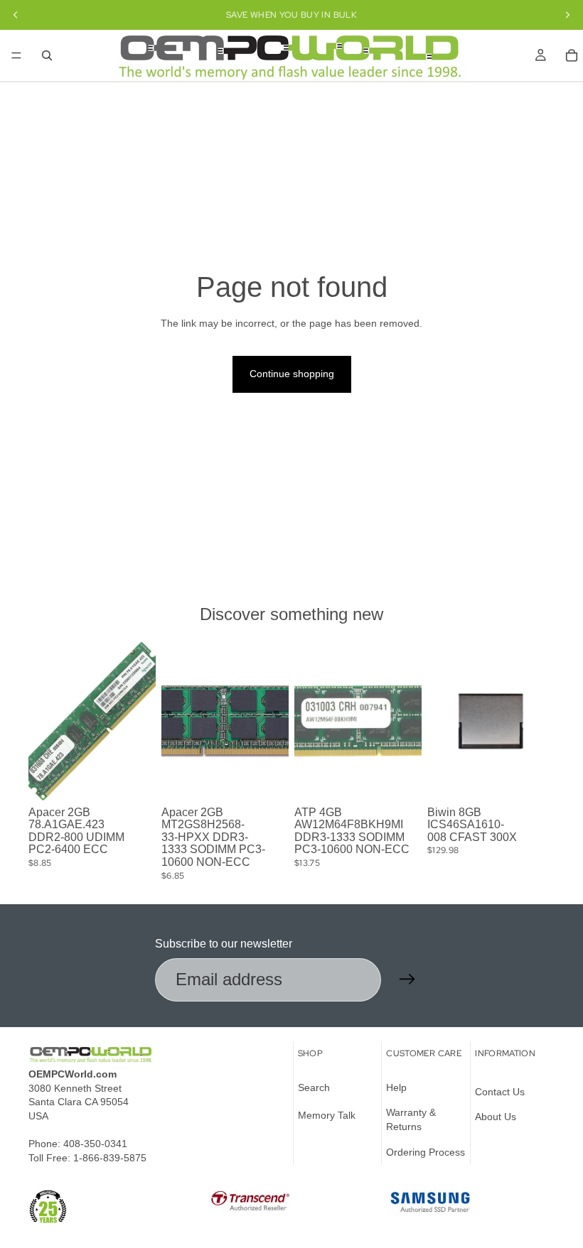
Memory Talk (326, 1115)
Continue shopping (292, 373)
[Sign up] (407, 979)
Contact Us (500, 1091)
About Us (495, 1116)
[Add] (133, 778)
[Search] (47, 55)
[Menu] (16, 55)
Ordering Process (425, 1151)
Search (314, 1086)
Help (396, 1086)
